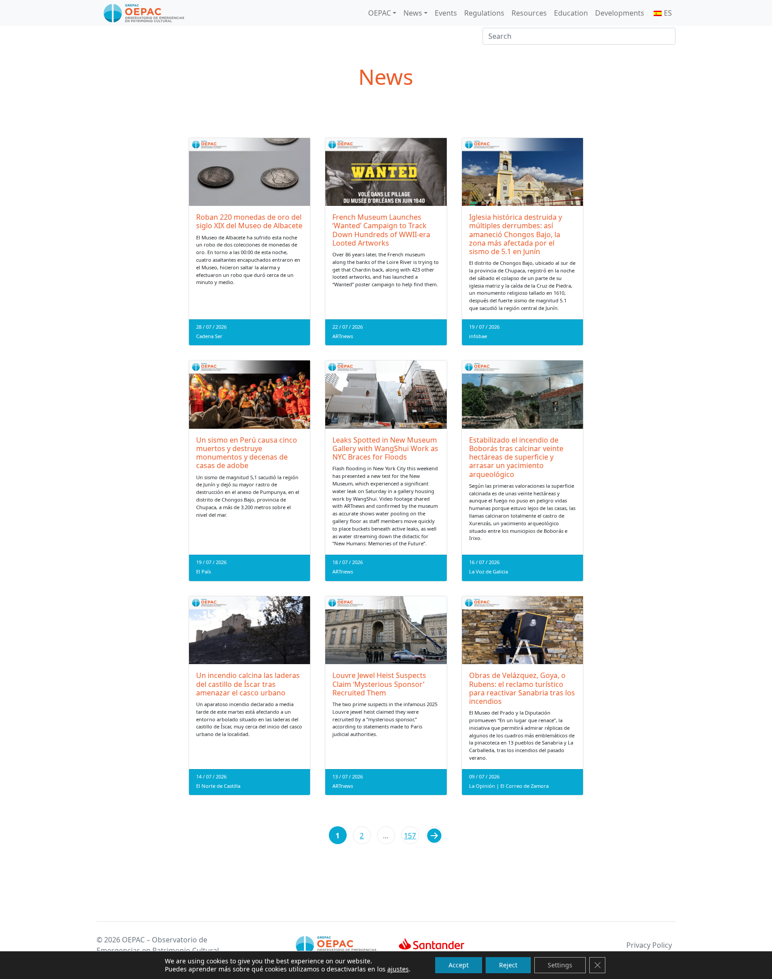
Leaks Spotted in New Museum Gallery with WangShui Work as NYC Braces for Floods (385, 448)
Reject (508, 965)
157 (410, 836)
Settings (560, 965)
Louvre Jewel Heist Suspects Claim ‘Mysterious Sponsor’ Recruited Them (379, 683)
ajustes (398, 969)
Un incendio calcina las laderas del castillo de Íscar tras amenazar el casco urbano (248, 683)
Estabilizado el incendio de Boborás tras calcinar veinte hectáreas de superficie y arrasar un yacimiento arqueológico (516, 457)
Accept (459, 965)
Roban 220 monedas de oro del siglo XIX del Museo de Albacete (249, 221)
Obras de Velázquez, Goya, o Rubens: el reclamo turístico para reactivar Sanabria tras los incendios (522, 688)
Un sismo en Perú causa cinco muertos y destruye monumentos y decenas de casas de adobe (246, 453)
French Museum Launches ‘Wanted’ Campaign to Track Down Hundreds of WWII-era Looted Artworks (381, 230)
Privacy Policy (649, 945)
